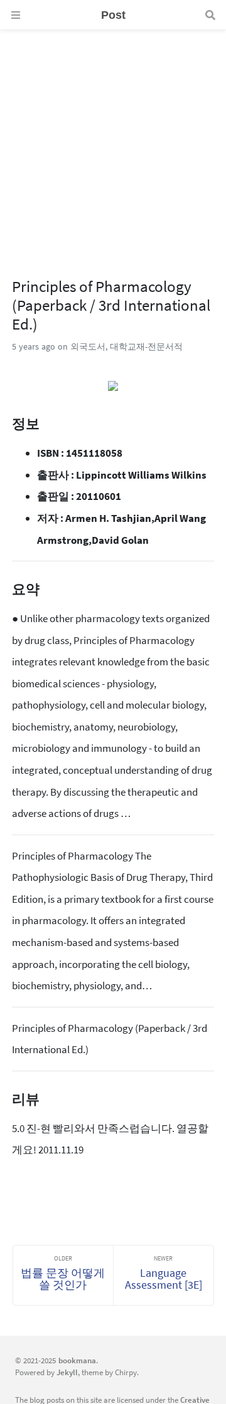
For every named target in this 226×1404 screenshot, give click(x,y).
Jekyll (67, 1372)
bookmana (77, 1360)
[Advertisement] (113, 143)
